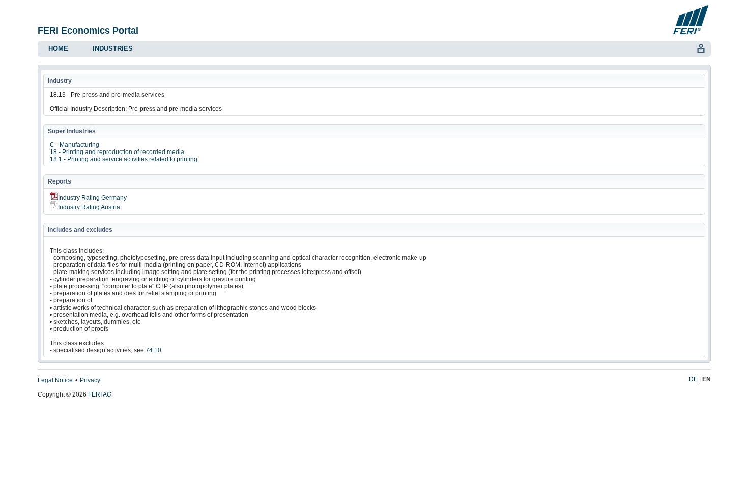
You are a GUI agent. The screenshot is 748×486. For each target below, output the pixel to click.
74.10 (153, 350)
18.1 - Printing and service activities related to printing (123, 159)
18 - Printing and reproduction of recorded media (117, 152)
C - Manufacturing (74, 144)
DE (693, 379)
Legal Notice (55, 380)
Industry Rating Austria (89, 207)
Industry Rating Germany (92, 197)
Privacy (90, 380)
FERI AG (99, 394)
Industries (113, 48)
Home (58, 48)
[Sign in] (701, 47)
